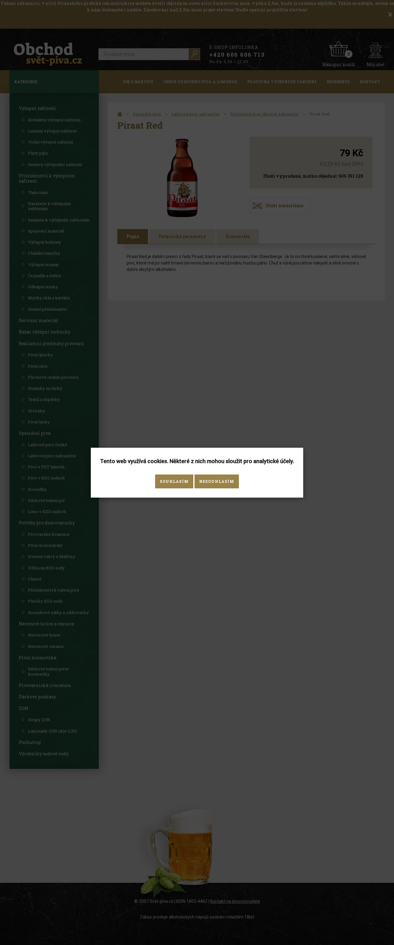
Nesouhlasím (216, 481)
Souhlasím (174, 481)
